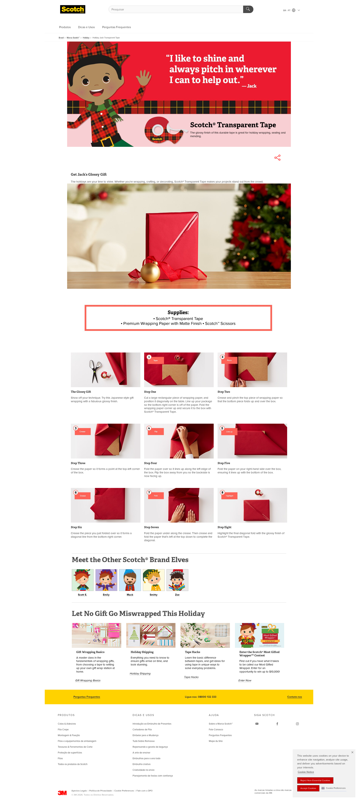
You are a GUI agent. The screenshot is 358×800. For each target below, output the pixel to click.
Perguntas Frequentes (116, 27)
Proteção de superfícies (70, 752)
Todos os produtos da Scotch (72, 764)
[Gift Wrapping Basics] (96, 635)
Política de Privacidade (100, 790)
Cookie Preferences (124, 790)
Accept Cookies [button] (308, 788)
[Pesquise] (248, 9)
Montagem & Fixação (69, 735)
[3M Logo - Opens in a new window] (72, 9)
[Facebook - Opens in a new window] (277, 724)
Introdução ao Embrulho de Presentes (152, 723)
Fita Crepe (63, 729)
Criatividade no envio (143, 770)
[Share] (277, 158)
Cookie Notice (306, 772)
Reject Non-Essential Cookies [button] (315, 780)
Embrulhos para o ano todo (146, 758)
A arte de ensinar (141, 752)
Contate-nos (294, 696)
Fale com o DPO (144, 790)
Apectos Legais (79, 790)
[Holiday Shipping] (151, 635)
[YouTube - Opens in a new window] (257, 724)
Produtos (65, 27)
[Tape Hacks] (205, 635)
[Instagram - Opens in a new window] (297, 724)
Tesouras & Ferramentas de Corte (75, 746)
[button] (333, 788)
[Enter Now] (259, 635)
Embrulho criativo (141, 764)
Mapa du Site (216, 741)
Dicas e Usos (86, 27)
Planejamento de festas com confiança (153, 775)
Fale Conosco (216, 729)
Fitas (60, 758)
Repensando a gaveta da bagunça (150, 746)
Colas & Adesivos (67, 723)
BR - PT (287, 10)
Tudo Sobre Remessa (144, 741)
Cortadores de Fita (142, 729)
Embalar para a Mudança (145, 735)
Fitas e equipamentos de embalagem (77, 741)
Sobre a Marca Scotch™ (221, 723)
